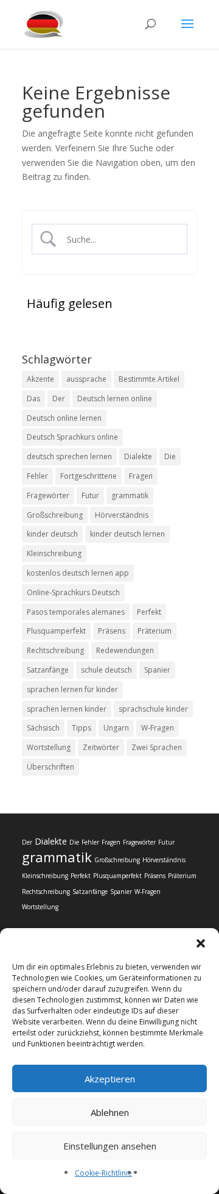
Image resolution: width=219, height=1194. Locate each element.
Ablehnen (110, 1112)
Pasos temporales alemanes (76, 612)
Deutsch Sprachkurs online (72, 437)
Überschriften (50, 767)
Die (170, 456)
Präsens (111, 631)
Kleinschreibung (54, 553)
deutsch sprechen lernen (69, 456)
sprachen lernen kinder (66, 709)
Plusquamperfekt (56, 631)
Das (33, 398)
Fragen (141, 476)
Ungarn (116, 728)
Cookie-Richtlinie (103, 1173)
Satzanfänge (48, 670)
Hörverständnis (121, 515)
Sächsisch (43, 728)
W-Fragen (157, 728)
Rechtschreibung (55, 650)
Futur (90, 495)
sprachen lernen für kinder (72, 689)
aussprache (86, 379)
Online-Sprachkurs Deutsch (73, 592)
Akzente (40, 379)
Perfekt (149, 612)
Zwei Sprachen (156, 747)
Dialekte (138, 456)
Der (58, 398)
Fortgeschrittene (88, 476)
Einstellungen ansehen (109, 1146)
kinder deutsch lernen (127, 534)
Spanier (157, 670)
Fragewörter (48, 495)
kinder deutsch (52, 534)
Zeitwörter (101, 747)
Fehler (37, 476)
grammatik (129, 495)
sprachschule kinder (153, 709)
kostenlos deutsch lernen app (78, 573)
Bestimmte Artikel (149, 379)
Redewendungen (125, 650)
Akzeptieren (110, 1079)
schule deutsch (106, 670)
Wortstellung (49, 747)
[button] (201, 943)
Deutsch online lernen (64, 418)
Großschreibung (55, 515)
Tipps (81, 728)
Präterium (154, 631)
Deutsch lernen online (114, 398)
